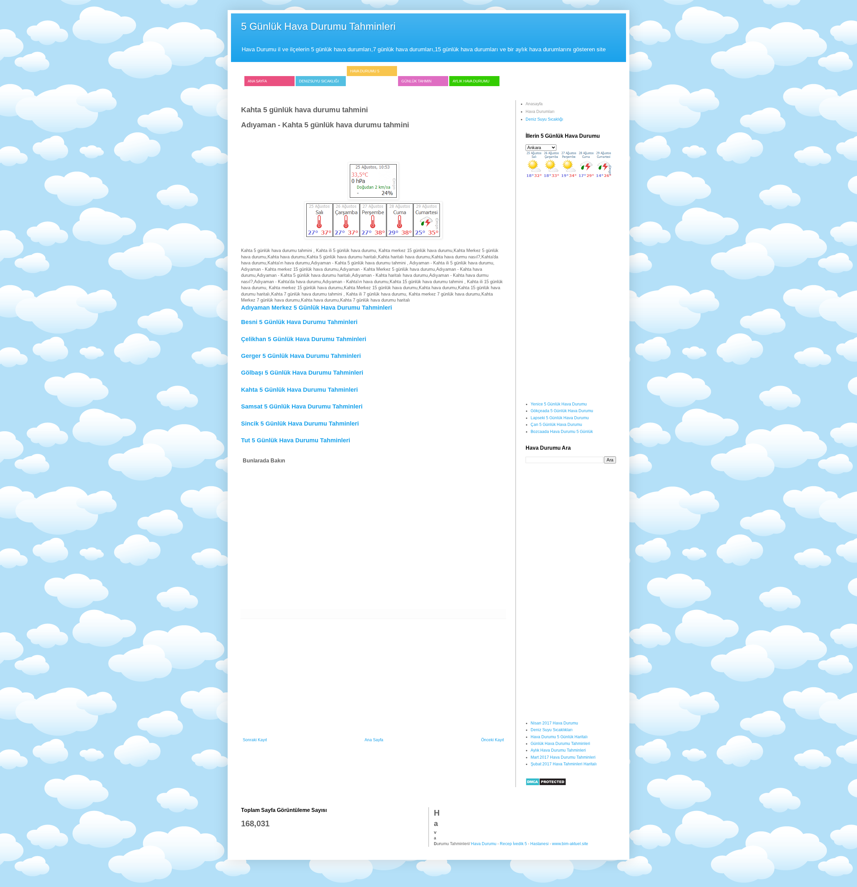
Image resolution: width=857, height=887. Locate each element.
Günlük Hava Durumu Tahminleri (560, 743)
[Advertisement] (363, 145)
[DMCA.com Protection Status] (546, 784)
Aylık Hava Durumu (471, 81)
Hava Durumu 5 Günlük (364, 76)
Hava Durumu (483, 843)
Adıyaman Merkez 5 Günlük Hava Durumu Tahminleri (316, 307)
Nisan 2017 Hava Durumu (554, 723)
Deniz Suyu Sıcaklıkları (551, 729)
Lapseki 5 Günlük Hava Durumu (560, 418)
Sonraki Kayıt (255, 740)
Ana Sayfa (257, 81)
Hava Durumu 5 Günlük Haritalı (559, 737)
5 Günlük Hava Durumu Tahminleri (318, 26)
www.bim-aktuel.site (570, 843)
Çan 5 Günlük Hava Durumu (556, 424)
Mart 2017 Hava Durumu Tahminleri (563, 757)
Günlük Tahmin (416, 81)
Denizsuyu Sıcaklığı (319, 81)
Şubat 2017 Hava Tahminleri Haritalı (564, 764)
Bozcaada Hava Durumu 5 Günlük (562, 431)
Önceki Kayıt (492, 740)
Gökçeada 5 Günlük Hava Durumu (562, 410)
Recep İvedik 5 (513, 843)
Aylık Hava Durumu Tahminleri (558, 750)
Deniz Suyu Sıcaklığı (544, 119)
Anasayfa (534, 104)
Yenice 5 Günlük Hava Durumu (559, 404)
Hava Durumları (540, 111)
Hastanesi (539, 843)
